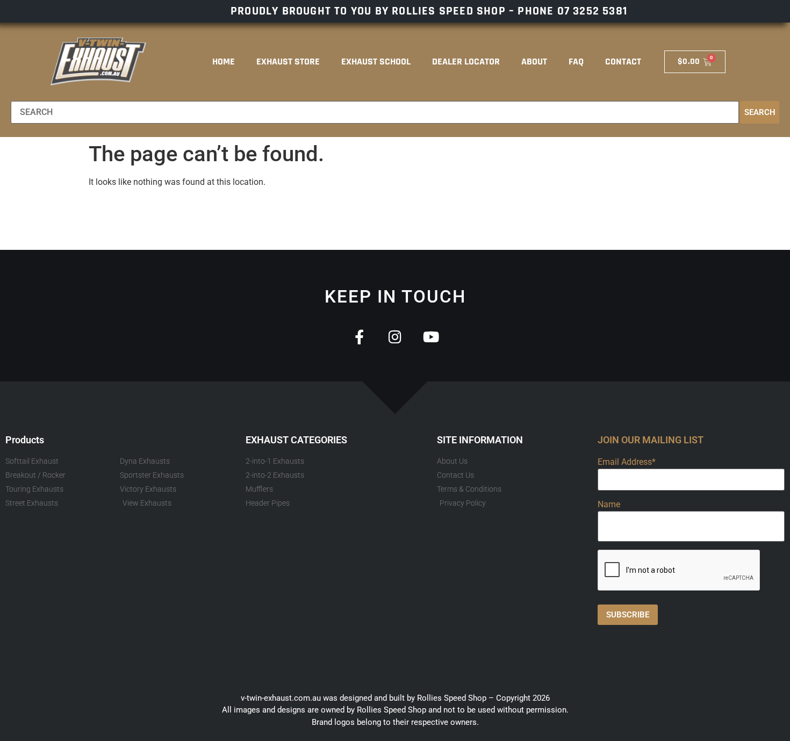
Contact (623, 61)
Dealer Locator (466, 61)
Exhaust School (376, 61)
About (534, 61)
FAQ (576, 61)
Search (759, 112)
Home (223, 61)
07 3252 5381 (592, 11)
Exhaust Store (288, 61)
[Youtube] (431, 336)
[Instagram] (395, 336)
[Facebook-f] (359, 336)
